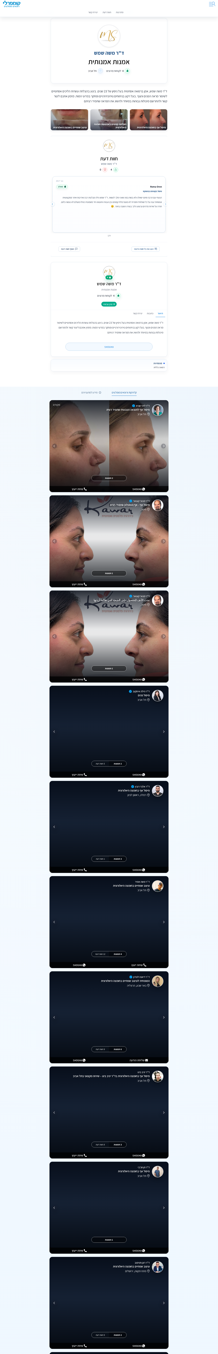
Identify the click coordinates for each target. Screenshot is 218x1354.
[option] (109, 203)
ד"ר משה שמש (109, 284)
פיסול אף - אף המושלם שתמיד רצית (130, 505)
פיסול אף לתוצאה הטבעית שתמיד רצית (128, 409)
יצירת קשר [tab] (138, 313)
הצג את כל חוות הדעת (144, 249)
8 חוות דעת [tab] (100, 1144)
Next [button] (52, 204)
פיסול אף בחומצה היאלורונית (134, 790)
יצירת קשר (93, 12)
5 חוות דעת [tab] (100, 763)
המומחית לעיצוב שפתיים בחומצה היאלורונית (125, 981)
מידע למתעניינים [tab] (89, 392)
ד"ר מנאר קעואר (141, 500)
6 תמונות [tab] (118, 1049)
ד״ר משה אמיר (142, 881)
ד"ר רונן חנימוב (142, 1262)
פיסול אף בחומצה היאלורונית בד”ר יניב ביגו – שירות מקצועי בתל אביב (111, 1076)
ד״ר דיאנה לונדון (141, 976)
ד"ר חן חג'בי (144, 1167)
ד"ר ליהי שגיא (143, 405)
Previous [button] (165, 204)
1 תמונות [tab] (109, 573)
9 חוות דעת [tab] (100, 1049)
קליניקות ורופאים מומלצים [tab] (124, 392)
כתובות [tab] (150, 313)
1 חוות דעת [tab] (100, 858)
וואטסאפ (109, 347)
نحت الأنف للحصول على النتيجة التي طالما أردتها (122, 600)
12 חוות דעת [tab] (100, 954)
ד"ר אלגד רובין (142, 786)
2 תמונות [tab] (109, 478)
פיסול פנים (144, 695)
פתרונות (119, 12)
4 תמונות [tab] (118, 954)
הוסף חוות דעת (67, 249)
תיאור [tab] (160, 313)
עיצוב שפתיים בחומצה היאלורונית (131, 885)
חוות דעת (107, 12)
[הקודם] (163, 446)
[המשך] (54, 446)
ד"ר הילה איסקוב (141, 691)
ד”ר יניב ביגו (144, 1072)
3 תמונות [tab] (118, 858)
